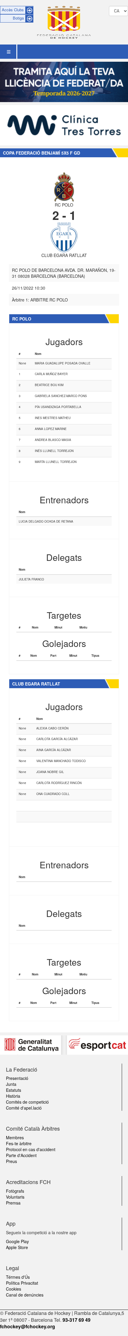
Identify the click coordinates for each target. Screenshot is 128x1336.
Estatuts (13, 1090)
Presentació (17, 1078)
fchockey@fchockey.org (27, 1326)
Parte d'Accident (21, 1155)
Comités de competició (27, 1102)
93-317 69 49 (76, 1319)
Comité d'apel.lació (24, 1108)
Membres (15, 1137)
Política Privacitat (22, 1283)
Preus (11, 1161)
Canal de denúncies (24, 1295)
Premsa (13, 1203)
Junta (11, 1084)
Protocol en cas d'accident (30, 1149)
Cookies (13, 1289)
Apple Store (17, 1247)
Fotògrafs (15, 1191)
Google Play (17, 1241)
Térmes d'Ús (18, 1277)
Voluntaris (15, 1197)
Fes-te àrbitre (19, 1143)
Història (13, 1096)
